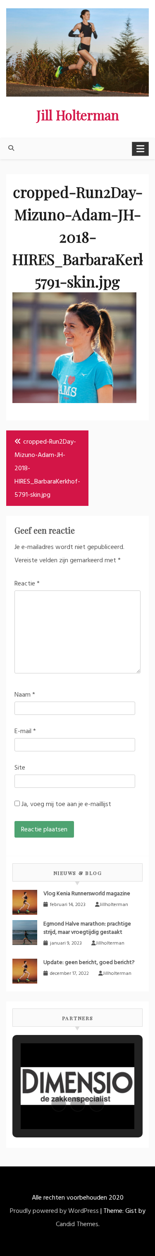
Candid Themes (77, 1224)
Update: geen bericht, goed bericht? (89, 962)
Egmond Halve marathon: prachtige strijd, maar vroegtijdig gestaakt (87, 928)
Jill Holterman (77, 115)
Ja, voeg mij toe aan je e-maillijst (65, 804)
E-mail (25, 731)
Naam (24, 695)
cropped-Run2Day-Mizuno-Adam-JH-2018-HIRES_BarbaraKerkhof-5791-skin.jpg (47, 468)
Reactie (27, 583)
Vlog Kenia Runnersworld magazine (86, 894)
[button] (58, 1104)
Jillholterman (114, 905)
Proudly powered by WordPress (54, 1211)
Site (19, 768)
